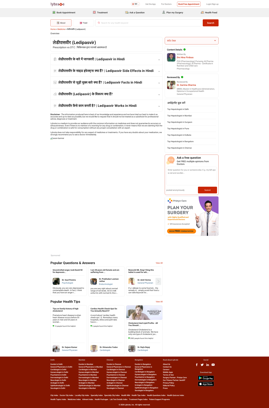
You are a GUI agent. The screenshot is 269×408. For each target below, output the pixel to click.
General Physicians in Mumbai (91, 367)
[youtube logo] (213, 366)
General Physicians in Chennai (119, 367)
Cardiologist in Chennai (116, 369)
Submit (207, 190)
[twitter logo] (202, 366)
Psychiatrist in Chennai (116, 375)
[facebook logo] (196, 366)
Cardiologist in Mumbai (88, 369)
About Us (166, 364)
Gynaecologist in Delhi (59, 372)
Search (210, 23)
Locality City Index (82, 395)
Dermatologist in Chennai (117, 377)
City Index (54, 395)
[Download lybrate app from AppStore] (206, 386)
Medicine (61, 29)
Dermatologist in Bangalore (145, 380)
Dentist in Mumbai (86, 364)
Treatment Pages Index (138, 399)
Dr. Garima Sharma (186, 85)
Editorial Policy (169, 385)
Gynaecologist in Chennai (117, 372)
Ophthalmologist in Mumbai (89, 385)
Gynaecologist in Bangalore (145, 374)
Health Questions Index (156, 395)
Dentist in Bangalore (143, 364)
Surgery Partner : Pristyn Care (175, 377)
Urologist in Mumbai (86, 383)
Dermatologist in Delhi (59, 377)
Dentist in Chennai (114, 364)
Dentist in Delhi (56, 364)
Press (165, 388)
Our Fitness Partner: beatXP (174, 380)
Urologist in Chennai (114, 383)
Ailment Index (87, 399)
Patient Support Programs (159, 399)
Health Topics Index (58, 399)
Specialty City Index (112, 395)
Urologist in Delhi (57, 383)
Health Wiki (125, 395)
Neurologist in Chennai (116, 380)
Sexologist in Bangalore (144, 390)
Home (53, 29)
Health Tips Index (139, 395)
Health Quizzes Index (175, 395)
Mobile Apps (168, 372)
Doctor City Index (66, 395)
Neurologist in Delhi (58, 380)
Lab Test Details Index (118, 399)
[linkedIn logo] (207, 366)
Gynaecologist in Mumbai (89, 372)
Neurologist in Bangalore (144, 382)
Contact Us (167, 367)
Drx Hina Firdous (185, 57)
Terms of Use (168, 375)
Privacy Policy (168, 383)
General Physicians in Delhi (61, 367)
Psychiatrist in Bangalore (145, 377)
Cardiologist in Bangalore (145, 372)
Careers (166, 369)
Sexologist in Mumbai (87, 388)
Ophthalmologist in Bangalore (146, 388)
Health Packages (101, 399)
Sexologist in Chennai (115, 388)
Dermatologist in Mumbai (89, 377)
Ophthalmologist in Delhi (60, 385)
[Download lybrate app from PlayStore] (206, 380)
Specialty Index (97, 395)
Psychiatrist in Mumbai (88, 375)
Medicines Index (74, 399)
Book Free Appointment (188, 4)
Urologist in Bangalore (143, 385)
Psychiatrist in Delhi (58, 375)
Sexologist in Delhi (57, 388)
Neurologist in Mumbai (88, 380)
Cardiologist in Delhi (58, 369)
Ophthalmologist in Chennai (117, 385)
